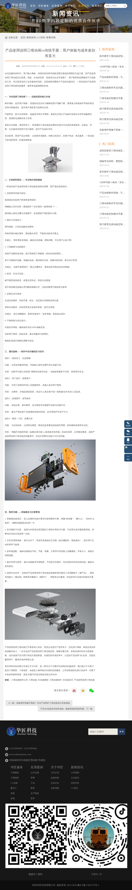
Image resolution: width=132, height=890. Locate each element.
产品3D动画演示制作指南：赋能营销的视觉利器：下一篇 (66, 709)
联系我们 (97, 6)
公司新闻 (75, 773)
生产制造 (35, 793)
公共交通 (35, 773)
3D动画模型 (43, 680)
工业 (33, 783)
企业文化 (55, 783)
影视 (13, 798)
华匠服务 (43, 6)
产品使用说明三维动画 (84, 680)
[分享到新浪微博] (83, 690)
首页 (33, 6)
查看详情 (51, 37)
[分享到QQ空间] (74, 690)
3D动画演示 (67, 680)
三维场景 (15, 778)
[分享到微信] (91, 690)
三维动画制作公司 (19, 680)
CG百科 (41, 37)
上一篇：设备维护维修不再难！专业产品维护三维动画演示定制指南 (39, 703)
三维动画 (33, 680)
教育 (33, 788)
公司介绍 (55, 773)
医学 (33, 798)
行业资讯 (75, 778)
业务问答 (75, 783)
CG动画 (14, 783)
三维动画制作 (55, 680)
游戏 (13, 793)
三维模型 (15, 773)
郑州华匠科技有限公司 (31, 66)
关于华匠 (70, 6)
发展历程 (55, 778)
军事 (33, 778)
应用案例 (57, 6)
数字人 (14, 788)
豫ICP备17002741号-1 (88, 885)
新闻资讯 (84, 6)
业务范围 (55, 788)
